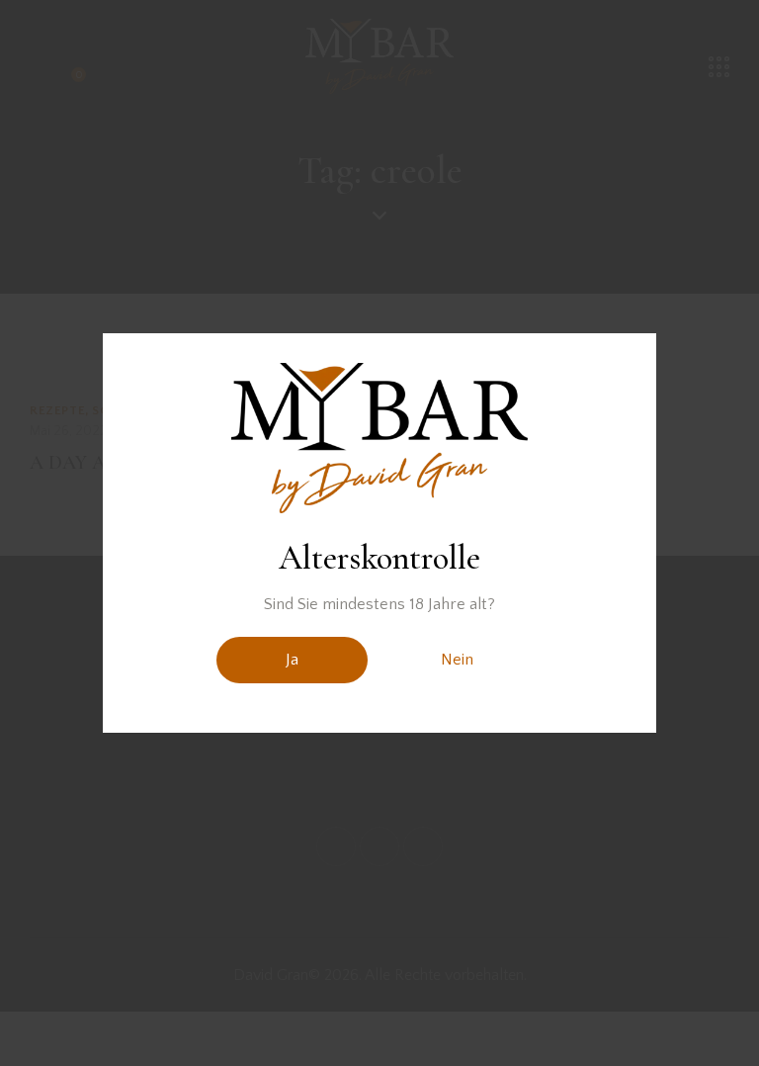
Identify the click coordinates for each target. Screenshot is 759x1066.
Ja (292, 659)
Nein (457, 659)
